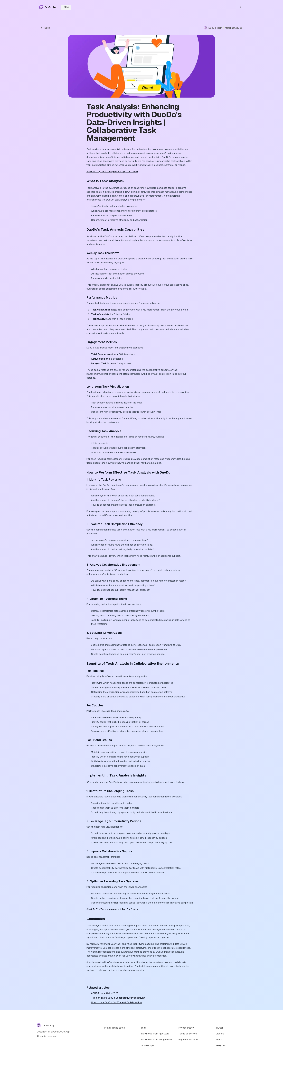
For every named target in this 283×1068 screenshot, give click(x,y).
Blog (66, 7)
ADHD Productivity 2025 (104, 993)
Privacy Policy (186, 1027)
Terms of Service (188, 1033)
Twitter (219, 1027)
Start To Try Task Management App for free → (112, 171)
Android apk (147, 1045)
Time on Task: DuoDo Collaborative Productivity (118, 997)
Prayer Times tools (114, 1027)
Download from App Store (155, 1033)
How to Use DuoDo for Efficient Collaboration (116, 1002)
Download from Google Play (156, 1039)
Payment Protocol (188, 1039)
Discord (220, 1033)
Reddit (219, 1039)
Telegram (221, 1045)
